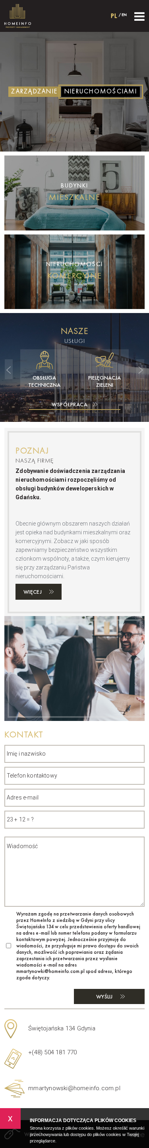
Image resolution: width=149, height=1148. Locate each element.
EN (124, 14)
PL (114, 16)
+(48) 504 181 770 (52, 1052)
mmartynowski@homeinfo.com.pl (74, 1088)
